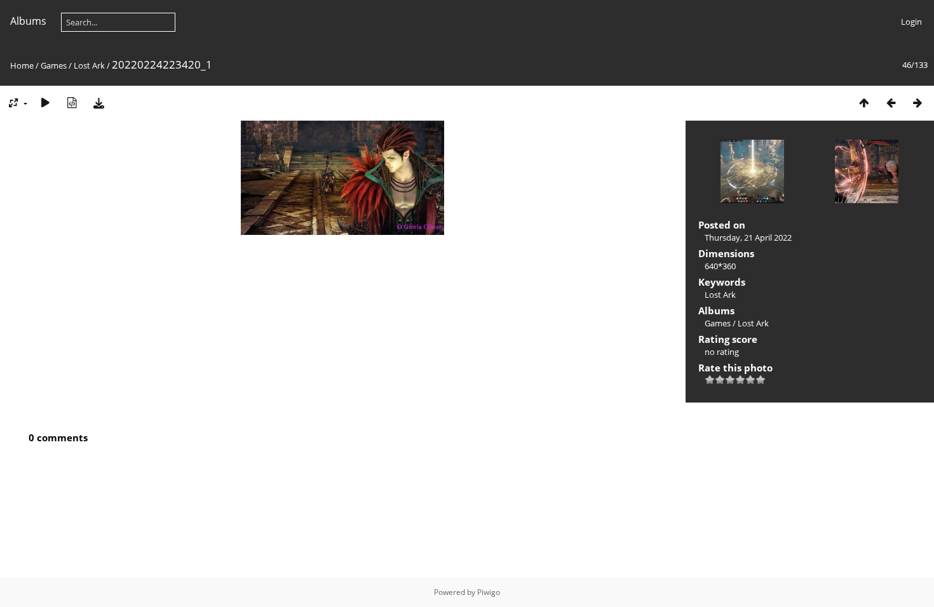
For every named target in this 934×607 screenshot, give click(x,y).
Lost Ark (89, 65)
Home (22, 65)
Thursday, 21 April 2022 (748, 237)
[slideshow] (45, 102)
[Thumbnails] (864, 102)
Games (54, 65)
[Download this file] (98, 102)
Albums (28, 21)
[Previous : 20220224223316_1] (890, 102)
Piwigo (488, 592)
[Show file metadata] (71, 102)
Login (911, 21)
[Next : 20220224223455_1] (917, 102)
